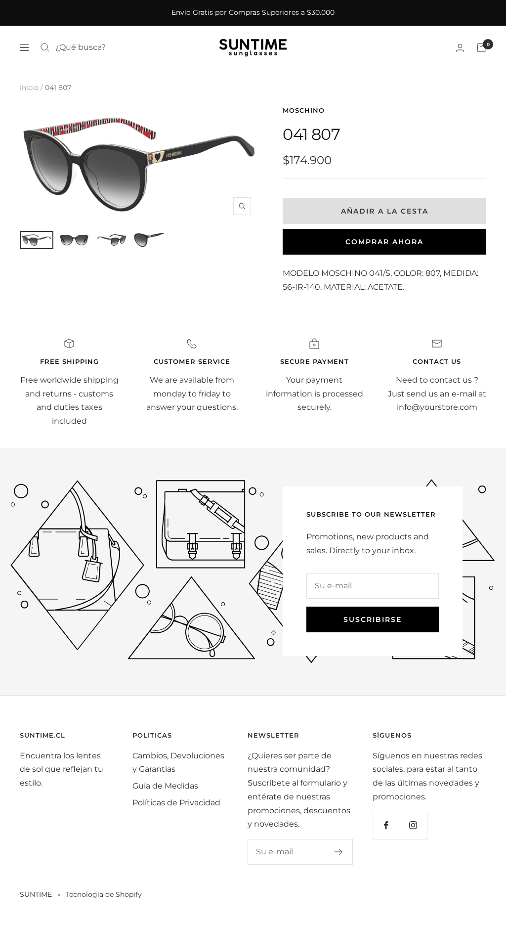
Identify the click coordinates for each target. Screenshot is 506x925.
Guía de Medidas (165, 786)
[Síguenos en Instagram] (413, 825)
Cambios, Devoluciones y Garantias (178, 762)
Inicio (29, 87)
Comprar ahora (384, 241)
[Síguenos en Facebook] (386, 825)
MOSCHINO (304, 110)
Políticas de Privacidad (176, 802)
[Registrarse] (339, 851)
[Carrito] (481, 47)
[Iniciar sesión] (460, 48)
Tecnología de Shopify (104, 894)
